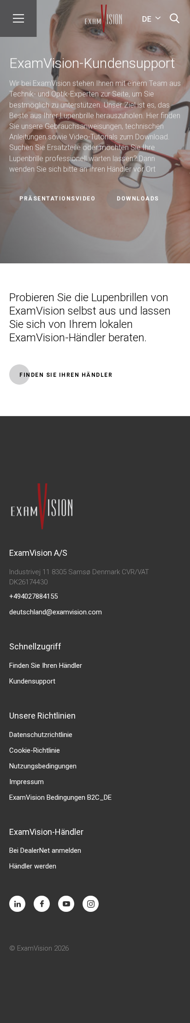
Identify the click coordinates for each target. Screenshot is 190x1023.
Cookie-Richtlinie (34, 750)
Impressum (26, 782)
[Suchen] (174, 18)
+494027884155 (33, 596)
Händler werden (32, 866)
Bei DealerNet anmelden (45, 850)
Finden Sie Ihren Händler (45, 665)
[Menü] (18, 18)
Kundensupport (32, 681)
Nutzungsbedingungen (43, 766)
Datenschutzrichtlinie (40, 735)
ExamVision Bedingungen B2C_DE (60, 797)
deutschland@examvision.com (55, 612)
